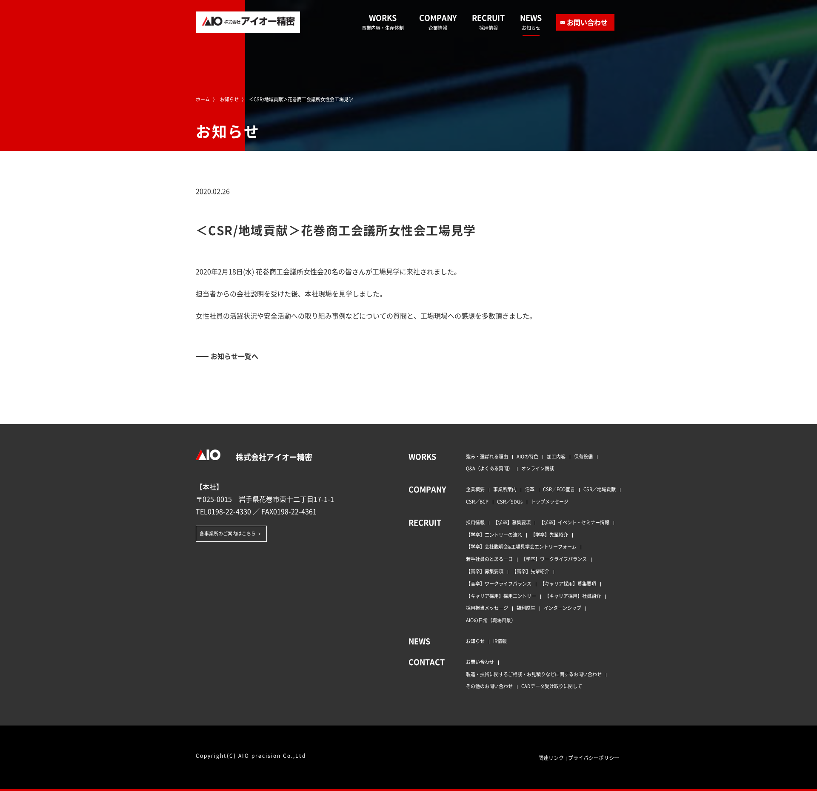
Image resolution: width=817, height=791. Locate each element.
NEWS (531, 21)
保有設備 (583, 456)
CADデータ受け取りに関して (551, 686)
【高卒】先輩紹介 (530, 571)
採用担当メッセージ (487, 607)
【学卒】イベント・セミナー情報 (574, 522)
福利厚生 (526, 607)
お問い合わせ (587, 22)
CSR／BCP (477, 501)
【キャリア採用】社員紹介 (573, 595)
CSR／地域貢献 (599, 489)
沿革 (529, 489)
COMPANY (438, 21)
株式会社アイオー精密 (273, 456)
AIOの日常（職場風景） (491, 620)
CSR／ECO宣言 (559, 489)
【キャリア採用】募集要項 (568, 583)
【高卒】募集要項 (484, 571)
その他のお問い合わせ (489, 686)
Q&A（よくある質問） (489, 468)
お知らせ (475, 640)
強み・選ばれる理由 (487, 456)
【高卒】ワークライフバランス (498, 583)
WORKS (383, 21)
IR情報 (500, 640)
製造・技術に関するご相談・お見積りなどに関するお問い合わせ (534, 674)
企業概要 (475, 489)
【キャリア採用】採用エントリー (501, 595)
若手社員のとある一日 (489, 558)
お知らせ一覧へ (234, 356)
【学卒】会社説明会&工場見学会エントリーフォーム (521, 546)
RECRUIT (488, 21)
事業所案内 (505, 489)
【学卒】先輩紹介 (549, 534)
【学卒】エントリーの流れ (494, 534)
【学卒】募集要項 (512, 522)
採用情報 (475, 522)
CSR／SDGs (510, 501)
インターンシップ (562, 607)
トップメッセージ (549, 501)
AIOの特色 (527, 456)
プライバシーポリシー (593, 757)
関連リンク (551, 757)
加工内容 (556, 456)
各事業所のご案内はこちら (228, 533)
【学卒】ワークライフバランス (554, 558)
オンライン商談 (537, 468)
